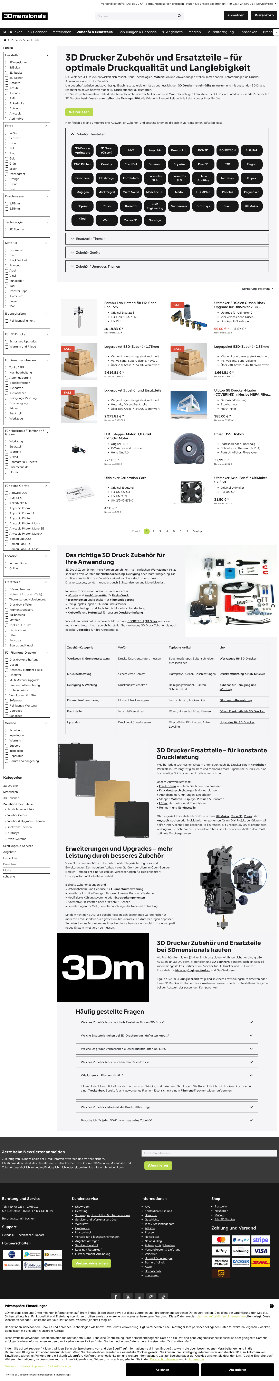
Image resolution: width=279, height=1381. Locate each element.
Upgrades (15, 710)
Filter (12, 635)
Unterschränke (19, 690)
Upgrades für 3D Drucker (237, 722)
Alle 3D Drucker (225, 1219)
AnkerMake (16, 103)
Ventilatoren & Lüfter (23, 695)
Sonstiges (15, 716)
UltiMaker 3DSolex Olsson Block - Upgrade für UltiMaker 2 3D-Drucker (241, 305)
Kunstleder (16, 281)
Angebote (9, 852)
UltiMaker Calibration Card (125, 478)
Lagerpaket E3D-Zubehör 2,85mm (241, 346)
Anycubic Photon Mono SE (26, 528)
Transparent (17, 174)
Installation (16, 735)
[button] (258, 288)
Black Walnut (18, 260)
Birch (12, 255)
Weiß (13, 133)
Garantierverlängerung (24, 761)
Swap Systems (16, 838)
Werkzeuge (227, 658)
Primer (13, 408)
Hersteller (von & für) (20, 809)
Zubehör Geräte (17, 815)
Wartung (15, 451)
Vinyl (12, 275)
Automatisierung (20, 377)
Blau (12, 153)
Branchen (9, 864)
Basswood (16, 250)
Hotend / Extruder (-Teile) (25, 594)
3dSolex (14, 67)
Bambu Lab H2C (20, 544)
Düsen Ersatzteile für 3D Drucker (242, 711)
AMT (12, 98)
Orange (14, 179)
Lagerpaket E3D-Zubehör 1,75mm (131, 346)
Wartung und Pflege (22, 346)
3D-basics (15, 72)
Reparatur (16, 755)
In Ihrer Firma (18, 563)
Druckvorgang (18, 403)
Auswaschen (17, 393)
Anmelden (235, 15)
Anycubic (15, 113)
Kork (12, 286)
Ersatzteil (15, 413)
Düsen (13, 664)
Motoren (14, 620)
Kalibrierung (17, 615)
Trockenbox (96, 1090)
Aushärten (16, 388)
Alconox (14, 93)
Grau (12, 143)
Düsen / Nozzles (19, 589)
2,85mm (14, 208)
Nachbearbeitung (20, 372)
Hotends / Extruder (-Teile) (26, 670)
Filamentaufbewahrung (24, 685)
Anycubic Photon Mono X (25, 533)
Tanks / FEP (17, 367)
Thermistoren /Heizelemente (28, 599)
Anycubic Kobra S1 (21, 513)
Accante (14, 83)
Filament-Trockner (193, 1090)
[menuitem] (220, 32)
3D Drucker (10, 785)
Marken (8, 870)
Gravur (13, 456)
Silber (13, 169)
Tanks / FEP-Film (20, 625)
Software (15, 700)
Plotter (13, 472)
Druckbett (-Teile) (20, 604)
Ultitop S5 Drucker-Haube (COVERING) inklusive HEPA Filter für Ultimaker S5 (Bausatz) (241, 392)
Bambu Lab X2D (20, 539)
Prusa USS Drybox (229, 434)
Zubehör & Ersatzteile (18, 804)
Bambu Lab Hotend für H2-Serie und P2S (130, 305)
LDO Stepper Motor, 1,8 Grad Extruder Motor (127, 436)
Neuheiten (221, 1211)
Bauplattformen (19, 383)
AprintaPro (16, 118)
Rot (11, 148)
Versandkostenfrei (113, 4)
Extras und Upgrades (23, 341)
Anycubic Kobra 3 (20, 508)
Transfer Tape (18, 291)
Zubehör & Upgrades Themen (26, 821)
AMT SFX (15, 498)
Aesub (13, 88)
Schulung (15, 730)
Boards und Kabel (21, 645)
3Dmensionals (18, 62)
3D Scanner (17, 229)
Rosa (12, 189)
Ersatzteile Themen (19, 827)
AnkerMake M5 (19, 503)
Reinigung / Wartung (23, 398)
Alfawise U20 (18, 493)
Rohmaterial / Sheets (23, 461)
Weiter (197, 531)
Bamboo (14, 265)
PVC (12, 306)
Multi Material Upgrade (24, 680)
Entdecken (10, 858)
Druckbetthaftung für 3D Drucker (242, 674)
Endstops (15, 640)
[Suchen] (179, 16)
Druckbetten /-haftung (23, 659)
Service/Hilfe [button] (265, 4)
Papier (13, 301)
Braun (13, 184)
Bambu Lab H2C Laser (24, 549)
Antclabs (15, 108)
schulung (9, 876)
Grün (12, 163)
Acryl (12, 270)
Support (14, 745)
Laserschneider (19, 467)
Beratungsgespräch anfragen (164, 4)
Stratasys (13, 833)
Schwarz (15, 138)
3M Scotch (16, 78)
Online (13, 568)
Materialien (10, 791)
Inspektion (16, 750)
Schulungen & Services (18, 845)
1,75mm (14, 203)
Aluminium (16, 296)
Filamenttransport (21, 609)
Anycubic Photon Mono (24, 523)
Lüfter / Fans (17, 630)
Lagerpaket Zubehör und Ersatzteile (132, 390)
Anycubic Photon (20, 518)
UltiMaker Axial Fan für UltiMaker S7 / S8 (240, 480)
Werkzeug (16, 418)
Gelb (12, 158)
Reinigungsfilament (22, 320)
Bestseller (221, 1206)
